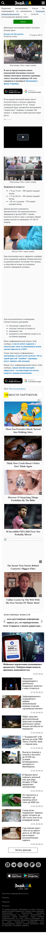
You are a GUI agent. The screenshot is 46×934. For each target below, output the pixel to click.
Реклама (5, 898)
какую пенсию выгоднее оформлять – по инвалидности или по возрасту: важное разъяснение (21, 370)
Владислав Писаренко (14, 34)
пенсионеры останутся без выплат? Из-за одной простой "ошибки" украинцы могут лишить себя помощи (23, 358)
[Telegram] (13, 864)
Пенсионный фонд (17, 388)
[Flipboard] (32, 864)
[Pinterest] (38, 864)
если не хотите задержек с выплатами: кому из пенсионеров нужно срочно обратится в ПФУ (22, 346)
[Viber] (19, 864)
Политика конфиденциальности (15, 893)
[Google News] (26, 864)
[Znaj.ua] (23, 3)
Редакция (6, 902)
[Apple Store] (15, 875)
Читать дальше (23, 850)
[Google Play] (31, 875)
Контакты (6, 906)
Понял (23, 22)
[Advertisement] (23, 293)
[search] (3, 3)
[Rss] (7, 864)
